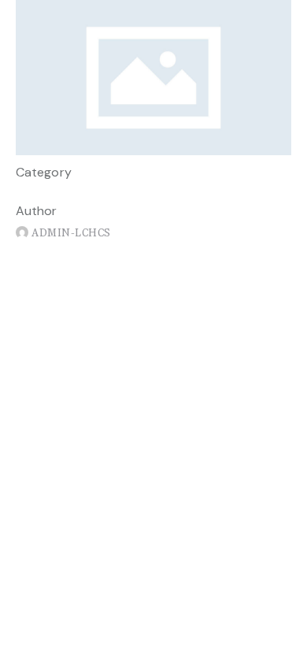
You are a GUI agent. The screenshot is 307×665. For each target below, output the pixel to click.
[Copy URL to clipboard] (101, 255)
